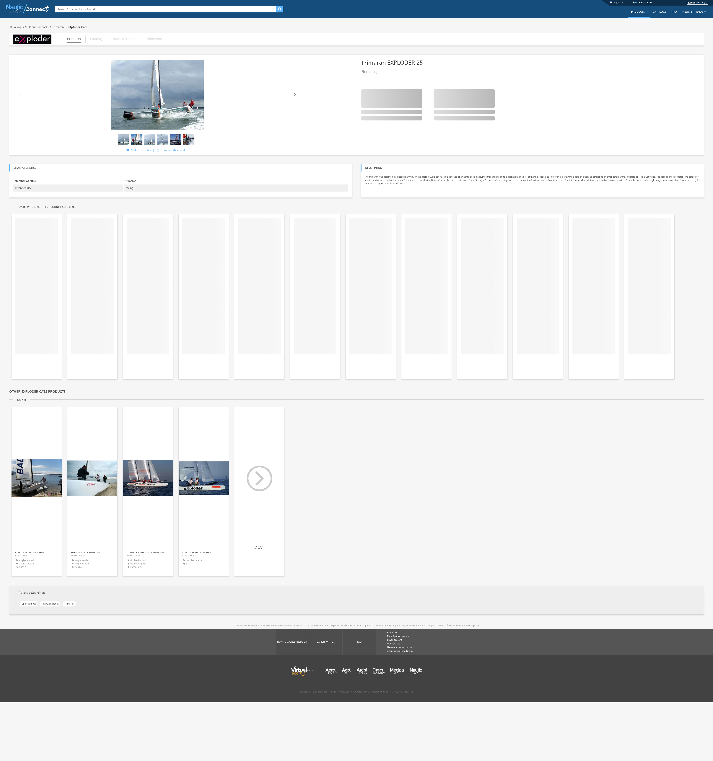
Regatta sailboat (50, 603)
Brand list (392, 632)
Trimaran (69, 603)
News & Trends (692, 11)
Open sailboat (29, 603)
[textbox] (165, 9)
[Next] (294, 94)
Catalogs (659, 11)
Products (638, 11)
